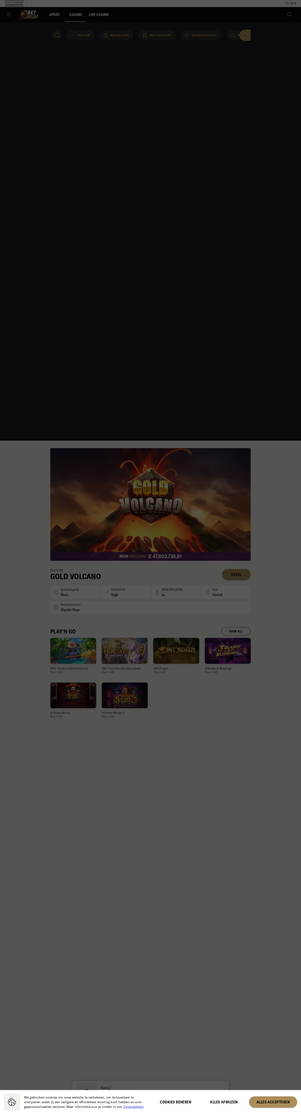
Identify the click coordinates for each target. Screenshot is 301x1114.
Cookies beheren (175, 1102)
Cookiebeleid (133, 1107)
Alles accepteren (273, 1102)
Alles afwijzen (224, 1102)
